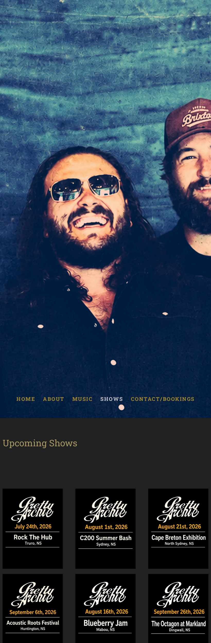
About (54, 398)
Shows (111, 398)
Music (82, 398)
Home (25, 398)
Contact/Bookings (163, 398)
